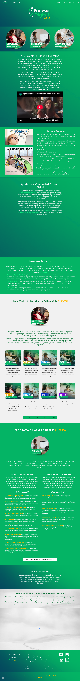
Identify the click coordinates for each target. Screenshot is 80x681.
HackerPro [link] (72, 2)
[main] (40, 72)
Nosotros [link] (64, 2)
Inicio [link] (58, 2)
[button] (78, 2)
